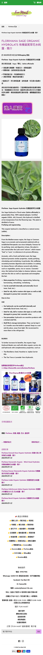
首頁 (3, 26)
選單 (5, 3)
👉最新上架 (13, 521)
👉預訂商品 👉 (23, 521)
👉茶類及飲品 (21, 541)
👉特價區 (13, 525)
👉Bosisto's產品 (16, 549)
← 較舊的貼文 (6, 442)
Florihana (9, 433)
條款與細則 (21, 620)
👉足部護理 (12, 533)
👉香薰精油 (11, 541)
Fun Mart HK (22, 647)
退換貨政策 (21, 617)
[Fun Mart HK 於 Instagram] (23, 641)
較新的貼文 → (36, 442)
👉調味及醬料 (31, 541)
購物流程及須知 (21, 614)
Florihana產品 (28, 549)
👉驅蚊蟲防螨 (21, 533)
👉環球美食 (29, 525)
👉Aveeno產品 (26, 545)
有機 (14, 433)
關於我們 (21, 611)
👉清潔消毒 (31, 533)
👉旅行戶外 (13, 529)
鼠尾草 (27, 433)
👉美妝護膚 (30, 529)
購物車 (38, 3)
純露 (18, 433)
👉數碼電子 (30, 537)
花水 (22, 433)
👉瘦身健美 (21, 529)
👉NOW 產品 (16, 553)
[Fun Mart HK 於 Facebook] (19, 641)
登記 (38, 631)
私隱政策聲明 (21, 622)
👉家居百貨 (21, 537)
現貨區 (31, 521)
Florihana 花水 (12, 26)
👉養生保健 (21, 525)
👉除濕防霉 (13, 537)
